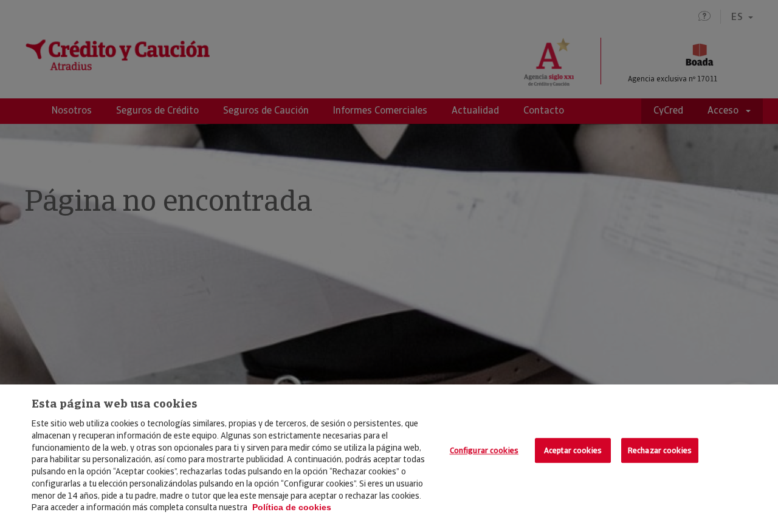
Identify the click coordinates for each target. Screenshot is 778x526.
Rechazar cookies (660, 450)
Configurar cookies (484, 450)
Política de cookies (291, 507)
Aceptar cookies (573, 450)
